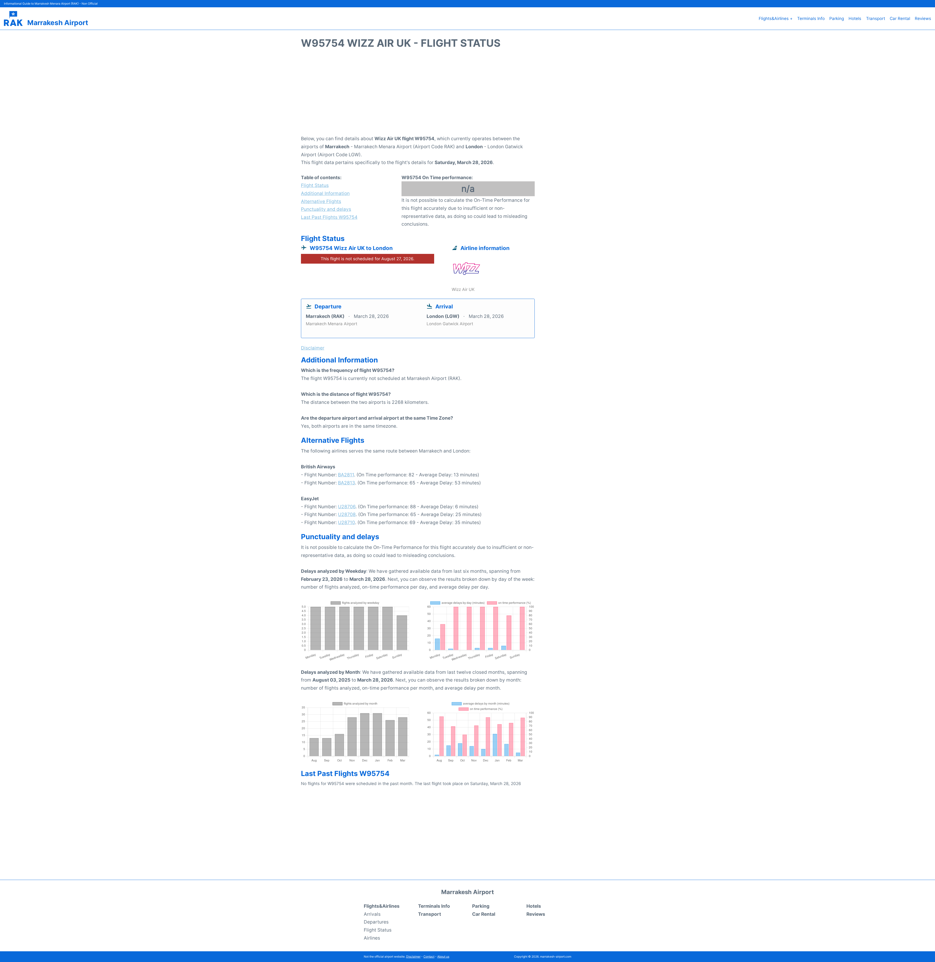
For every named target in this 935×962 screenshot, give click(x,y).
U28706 (346, 506)
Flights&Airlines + (776, 18)
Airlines (372, 938)
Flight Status (315, 185)
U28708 (347, 514)
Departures (376, 922)
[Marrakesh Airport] (13, 18)
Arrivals (372, 914)
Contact (428, 956)
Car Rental (900, 18)
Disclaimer (413, 956)
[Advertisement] (467, 95)
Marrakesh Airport (57, 22)
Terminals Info (811, 18)
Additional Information (325, 193)
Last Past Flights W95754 (329, 217)
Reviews (923, 18)
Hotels (855, 18)
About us (443, 956)
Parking (836, 18)
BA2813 (346, 483)
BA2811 (346, 475)
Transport (875, 18)
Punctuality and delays (326, 209)
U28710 (346, 522)
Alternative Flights (321, 201)
